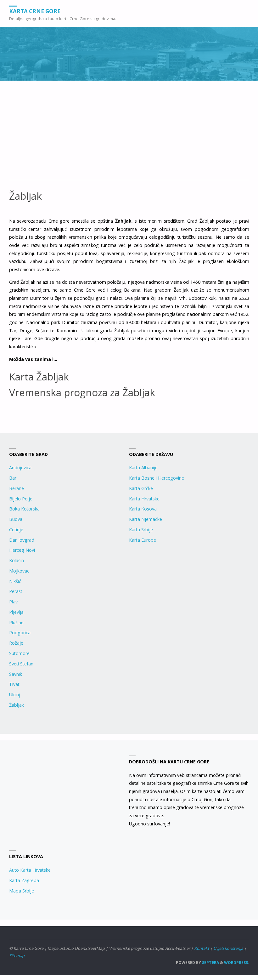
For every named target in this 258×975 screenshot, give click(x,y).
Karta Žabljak (39, 376)
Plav (13, 602)
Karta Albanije (143, 467)
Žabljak (16, 705)
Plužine (16, 622)
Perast (15, 591)
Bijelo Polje (20, 499)
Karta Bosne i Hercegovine (156, 478)
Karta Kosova (143, 509)
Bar (12, 478)
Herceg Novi (22, 550)
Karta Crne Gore (34, 10)
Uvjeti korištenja (228, 948)
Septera (210, 962)
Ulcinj (14, 695)
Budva (15, 519)
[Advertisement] (129, 133)
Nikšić (15, 581)
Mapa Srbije (21, 891)
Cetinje (16, 530)
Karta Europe (142, 540)
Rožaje (16, 643)
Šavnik (15, 674)
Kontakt (201, 948)
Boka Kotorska (24, 509)
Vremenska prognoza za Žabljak (82, 392)
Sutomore (19, 653)
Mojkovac (19, 571)
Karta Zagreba (24, 880)
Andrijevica (20, 467)
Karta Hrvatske (144, 499)
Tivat (14, 684)
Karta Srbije (141, 530)
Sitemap (17, 955)
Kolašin (16, 560)
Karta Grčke (141, 488)
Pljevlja (16, 612)
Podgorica (20, 633)
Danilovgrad (21, 540)
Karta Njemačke (145, 519)
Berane (16, 488)
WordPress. (236, 962)
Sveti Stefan (21, 664)
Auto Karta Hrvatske (30, 870)
